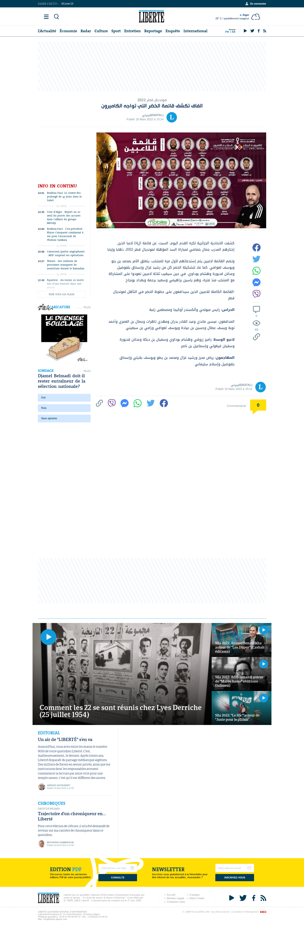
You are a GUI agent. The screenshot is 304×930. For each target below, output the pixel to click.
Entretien (132, 31)
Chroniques (51, 803)
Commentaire (236, 405)
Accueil (171, 894)
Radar (86, 31)
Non (43, 408)
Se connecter (258, 3)
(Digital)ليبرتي (152, 115)
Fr (227, 31)
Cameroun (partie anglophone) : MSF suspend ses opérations (66, 253)
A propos (194, 894)
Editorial (49, 733)
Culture (101, 31)
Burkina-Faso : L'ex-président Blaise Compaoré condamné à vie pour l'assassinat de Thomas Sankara (65, 234)
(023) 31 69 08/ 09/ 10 (69, 917)
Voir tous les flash (61, 294)
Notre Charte (196, 898)
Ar (233, 31)
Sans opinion (49, 418)
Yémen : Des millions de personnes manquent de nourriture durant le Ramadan (65, 264)
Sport (116, 31)
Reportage (153, 31)
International (195, 31)
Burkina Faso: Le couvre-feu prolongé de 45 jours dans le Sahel (64, 196)
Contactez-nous (176, 901)
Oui (43, 397)
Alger (232, 16)
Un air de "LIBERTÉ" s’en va (65, 739)
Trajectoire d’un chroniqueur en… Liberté (72, 816)
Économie (68, 31)
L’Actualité (47, 31)
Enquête (173, 31)
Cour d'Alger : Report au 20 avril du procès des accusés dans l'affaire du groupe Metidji (64, 217)
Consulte (117, 877)
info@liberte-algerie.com (55, 919)
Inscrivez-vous (234, 877)
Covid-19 (68, 3)
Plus (87, 307)
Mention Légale (175, 898)
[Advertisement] (152, 66)
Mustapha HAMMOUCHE (60, 842)
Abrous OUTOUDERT (58, 785)
